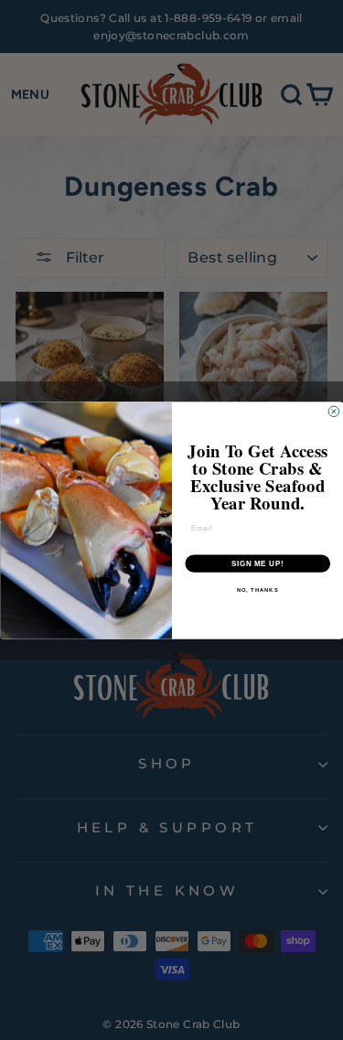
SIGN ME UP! (257, 562)
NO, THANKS (257, 589)
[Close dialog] (333, 411)
